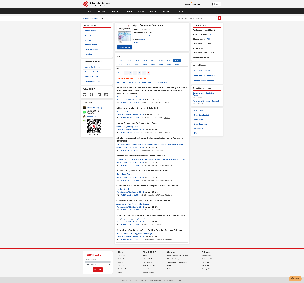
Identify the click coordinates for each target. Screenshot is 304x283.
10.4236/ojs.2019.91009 (129, 118)
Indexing (88, 54)
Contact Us (198, 129)
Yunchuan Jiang (146, 219)
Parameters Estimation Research (206, 101)
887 (211, 34)
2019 (177, 60)
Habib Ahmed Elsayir (124, 174)
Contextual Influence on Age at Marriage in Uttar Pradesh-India (144, 200)
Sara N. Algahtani (140, 159)
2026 (120, 60)
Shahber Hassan (153, 144)
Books (129, 11)
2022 (153, 60)
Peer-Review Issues (150, 265)
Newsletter (198, 120)
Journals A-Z (123, 255)
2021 (161, 60)
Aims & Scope (90, 31)
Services (166, 11)
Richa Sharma (143, 204)
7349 (209, 39)
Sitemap (121, 265)
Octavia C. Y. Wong (123, 112)
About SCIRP (149, 252)
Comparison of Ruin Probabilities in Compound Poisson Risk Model (147, 186)
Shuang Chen (132, 127)
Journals (115, 11)
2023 (145, 60)
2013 (161, 64)
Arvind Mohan (121, 204)
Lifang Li (136, 219)
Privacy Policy (207, 269)
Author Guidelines (92, 67)
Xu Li (118, 219)
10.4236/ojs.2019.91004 (129, 195)
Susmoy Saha (165, 144)
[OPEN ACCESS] (192, 4)
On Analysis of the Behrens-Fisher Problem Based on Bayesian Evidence (149, 230)
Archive (88, 40)
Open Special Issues (202, 70)
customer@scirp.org (94, 108)
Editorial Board (91, 45)
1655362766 (91, 116)
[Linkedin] (99, 94)
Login (217, 4)
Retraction (205, 265)
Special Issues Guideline (204, 80)
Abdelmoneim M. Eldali (156, 159)
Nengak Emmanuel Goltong (126, 234)
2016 (137, 64)
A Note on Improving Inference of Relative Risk (137, 108)
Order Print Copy (201, 124)
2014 (153, 64)
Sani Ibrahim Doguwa (146, 234)
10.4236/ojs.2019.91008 (129, 133)
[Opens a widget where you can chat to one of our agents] (295, 279)
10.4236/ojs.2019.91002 (129, 225)
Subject (121, 259)
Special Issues (148, 272)
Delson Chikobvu (136, 97)
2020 (169, 60)
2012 (169, 64)
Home (88, 11)
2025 (129, 60)
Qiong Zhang (121, 127)
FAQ (196, 133)
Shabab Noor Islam (138, 144)
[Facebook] (91, 94)
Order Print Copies (174, 259)
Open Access (206, 255)
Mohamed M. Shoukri (124, 159)
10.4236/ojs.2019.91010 (129, 103)
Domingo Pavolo (122, 97)
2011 (177, 64)
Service (171, 252)
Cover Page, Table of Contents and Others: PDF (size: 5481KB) (141, 82)
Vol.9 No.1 (140, 100)
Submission (124, 47)
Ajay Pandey (132, 204)
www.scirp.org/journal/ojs (142, 36)
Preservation (206, 262)
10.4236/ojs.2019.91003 (129, 210)
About (153, 11)
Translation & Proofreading (177, 262)
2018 (120, 64)
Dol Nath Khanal (122, 189)
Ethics (145, 255)
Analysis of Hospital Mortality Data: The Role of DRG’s (140, 156)
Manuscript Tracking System (178, 255)
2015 (145, 64)
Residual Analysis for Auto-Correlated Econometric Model (142, 171)
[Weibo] (106, 94)
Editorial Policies (91, 76)
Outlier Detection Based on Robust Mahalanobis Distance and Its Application (150, 215)
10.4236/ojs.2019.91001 (129, 240)
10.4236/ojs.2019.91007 (129, 150)
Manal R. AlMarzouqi (173, 159)
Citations (136, 42)
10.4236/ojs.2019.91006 (129, 165)
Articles (101, 11)
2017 (129, 64)
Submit (180, 11)
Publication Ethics (92, 81)
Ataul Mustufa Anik (123, 144)
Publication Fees (91, 49)
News (141, 11)
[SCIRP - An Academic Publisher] (97, 4)
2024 (137, 60)
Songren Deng (126, 219)
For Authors (147, 262)
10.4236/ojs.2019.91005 (129, 180)
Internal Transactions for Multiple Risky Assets (137, 123)
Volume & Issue (173, 269)
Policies (206, 252)
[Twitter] (84, 94)
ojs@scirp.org (144, 39)
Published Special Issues (204, 75)
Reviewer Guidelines (93, 72)
